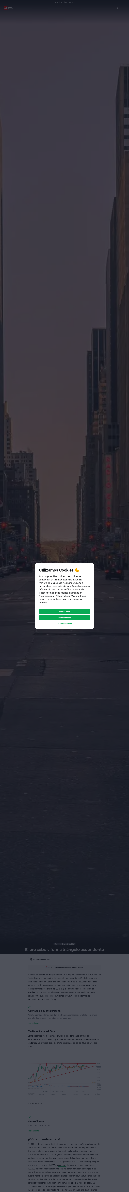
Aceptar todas (64, 611)
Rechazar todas (64, 617)
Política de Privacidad (74, 589)
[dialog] (64, 596)
